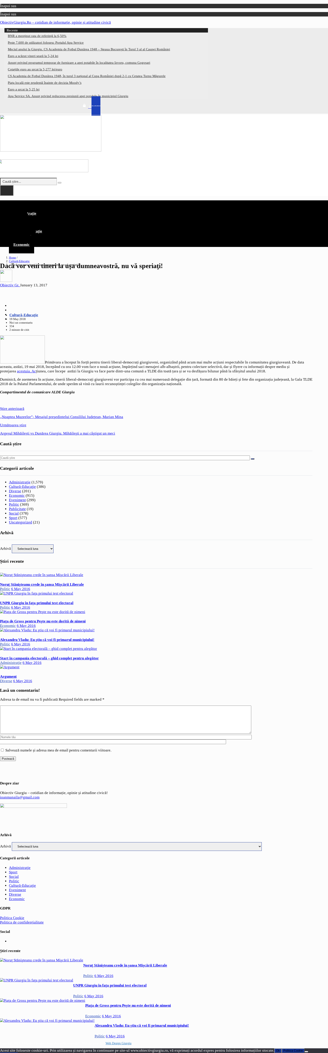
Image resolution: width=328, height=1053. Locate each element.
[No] (306, 1051)
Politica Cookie (12, 918)
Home (12, 257)
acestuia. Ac (26, 371)
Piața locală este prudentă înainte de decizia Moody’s (44, 82)
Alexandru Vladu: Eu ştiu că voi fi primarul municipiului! (47, 640)
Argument (8, 676)
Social (14, 513)
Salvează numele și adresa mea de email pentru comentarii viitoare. (58, 750)
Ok (278, 1050)
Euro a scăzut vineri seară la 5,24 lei (33, 56)
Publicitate (17, 509)
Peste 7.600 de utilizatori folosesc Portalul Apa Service (46, 42)
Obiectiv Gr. (10, 285)
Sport (13, 518)
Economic (21, 244)
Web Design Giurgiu (118, 1043)
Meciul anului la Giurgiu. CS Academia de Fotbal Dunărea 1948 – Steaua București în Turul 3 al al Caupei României (89, 49)
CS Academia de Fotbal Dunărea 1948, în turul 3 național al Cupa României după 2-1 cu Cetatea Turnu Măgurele (87, 76)
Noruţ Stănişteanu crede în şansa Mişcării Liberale (42, 584)
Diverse (15, 491)
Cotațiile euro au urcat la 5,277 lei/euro (35, 69)
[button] (156, 203)
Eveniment (17, 500)
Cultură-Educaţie (19, 261)
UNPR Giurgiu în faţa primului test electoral (36, 603)
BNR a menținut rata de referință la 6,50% (37, 36)
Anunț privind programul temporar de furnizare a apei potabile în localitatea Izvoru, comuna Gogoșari (79, 62)
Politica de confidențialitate (22, 922)
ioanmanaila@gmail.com (19, 797)
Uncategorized (20, 522)
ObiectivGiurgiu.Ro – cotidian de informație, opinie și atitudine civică (55, 22)
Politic (14, 504)
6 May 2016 (20, 589)
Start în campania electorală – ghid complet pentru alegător (49, 658)
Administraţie (20, 482)
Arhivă (5, 548)
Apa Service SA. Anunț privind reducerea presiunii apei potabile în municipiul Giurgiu (68, 96)
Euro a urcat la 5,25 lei (23, 89)
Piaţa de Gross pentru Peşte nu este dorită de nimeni (43, 621)
